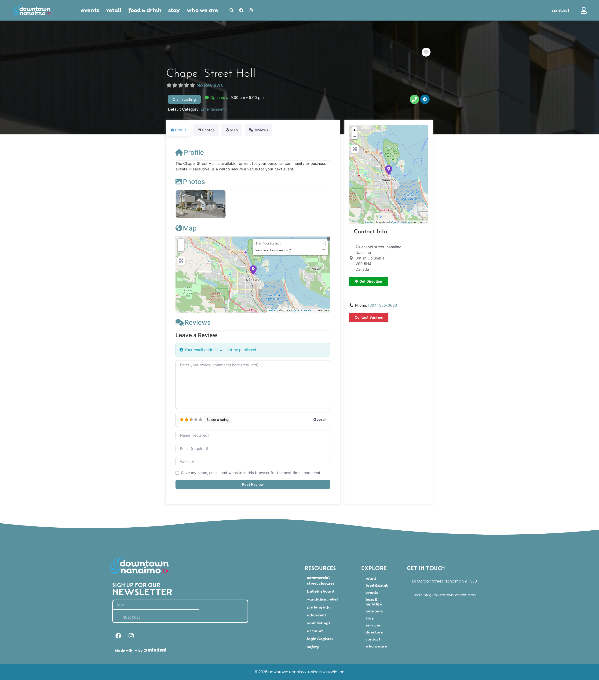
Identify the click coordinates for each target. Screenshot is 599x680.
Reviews (198, 322)
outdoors (374, 611)
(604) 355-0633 (382, 305)
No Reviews (210, 85)
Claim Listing (184, 99)
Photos (194, 182)
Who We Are (202, 10)
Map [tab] (234, 130)
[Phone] (414, 99)
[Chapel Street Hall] (388, 170)
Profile (194, 152)
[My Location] (290, 250)
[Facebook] (241, 10)
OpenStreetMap (303, 310)
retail (113, 10)
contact (372, 639)
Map (190, 228)
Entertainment (213, 109)
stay (369, 618)
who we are (376, 646)
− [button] (181, 247)
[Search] (231, 10)
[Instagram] (251, 10)
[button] (236, 97)
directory (374, 632)
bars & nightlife (373, 602)
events (90, 10)
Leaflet (272, 310)
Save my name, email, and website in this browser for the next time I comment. (251, 473)
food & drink (144, 10)
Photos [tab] (208, 130)
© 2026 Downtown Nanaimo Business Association (299, 672)
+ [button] (181, 241)
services (373, 625)
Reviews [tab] (261, 130)
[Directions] (425, 99)
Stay (174, 10)
